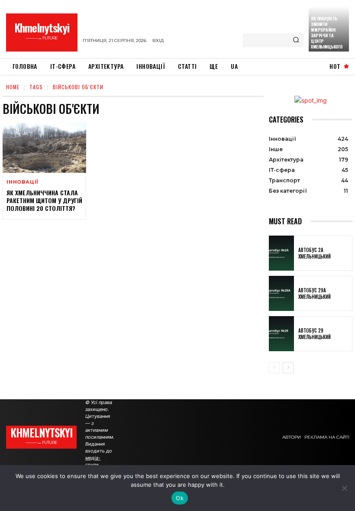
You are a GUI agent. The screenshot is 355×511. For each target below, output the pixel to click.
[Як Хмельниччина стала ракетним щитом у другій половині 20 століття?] (44, 148)
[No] (344, 488)
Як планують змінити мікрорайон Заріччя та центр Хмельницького (326, 32)
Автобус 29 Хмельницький (314, 333)
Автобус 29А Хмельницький (314, 293)
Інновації (22, 182)
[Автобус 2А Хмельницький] (281, 253)
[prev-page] (274, 367)
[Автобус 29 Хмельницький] (281, 333)
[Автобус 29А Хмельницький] (281, 293)
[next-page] (288, 367)
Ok (180, 498)
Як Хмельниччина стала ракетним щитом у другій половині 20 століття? (44, 200)
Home (12, 87)
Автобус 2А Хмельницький (314, 252)
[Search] (295, 40)
